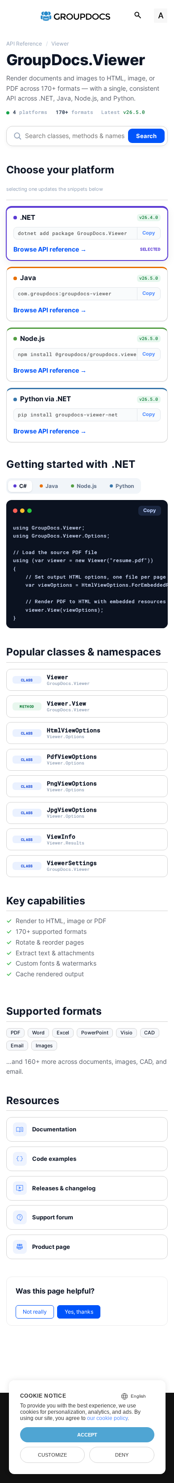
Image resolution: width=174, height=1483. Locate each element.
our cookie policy (107, 1418)
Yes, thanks (79, 1311)
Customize (52, 1455)
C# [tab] (23, 486)
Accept (87, 1434)
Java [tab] (52, 486)
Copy (148, 233)
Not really (35, 1311)
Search (146, 135)
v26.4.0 (148, 217)
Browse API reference (50, 249)
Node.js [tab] (87, 486)
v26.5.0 (148, 278)
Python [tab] (125, 486)
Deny (121, 1455)
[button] (87, 233)
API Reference (24, 43)
